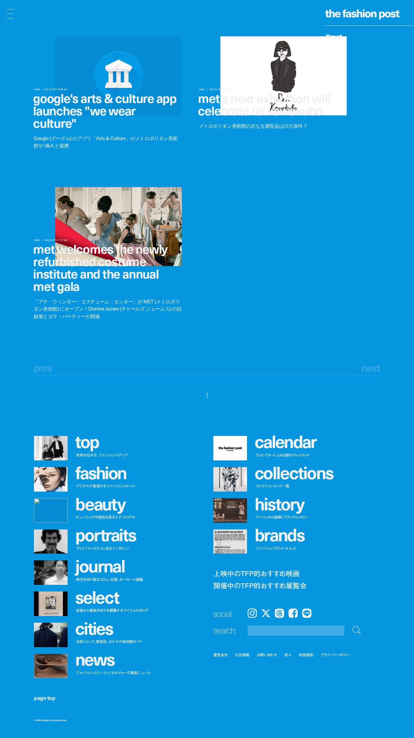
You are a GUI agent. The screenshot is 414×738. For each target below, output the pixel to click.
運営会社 (220, 654)
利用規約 (306, 654)
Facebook (293, 613)
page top (44, 698)
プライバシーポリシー (336, 654)
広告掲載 (242, 654)
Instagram (252, 613)
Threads (279, 613)
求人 (288, 654)
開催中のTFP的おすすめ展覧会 (260, 585)
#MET (333, 36)
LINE (306, 613)
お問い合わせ (267, 654)
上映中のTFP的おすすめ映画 (256, 573)
